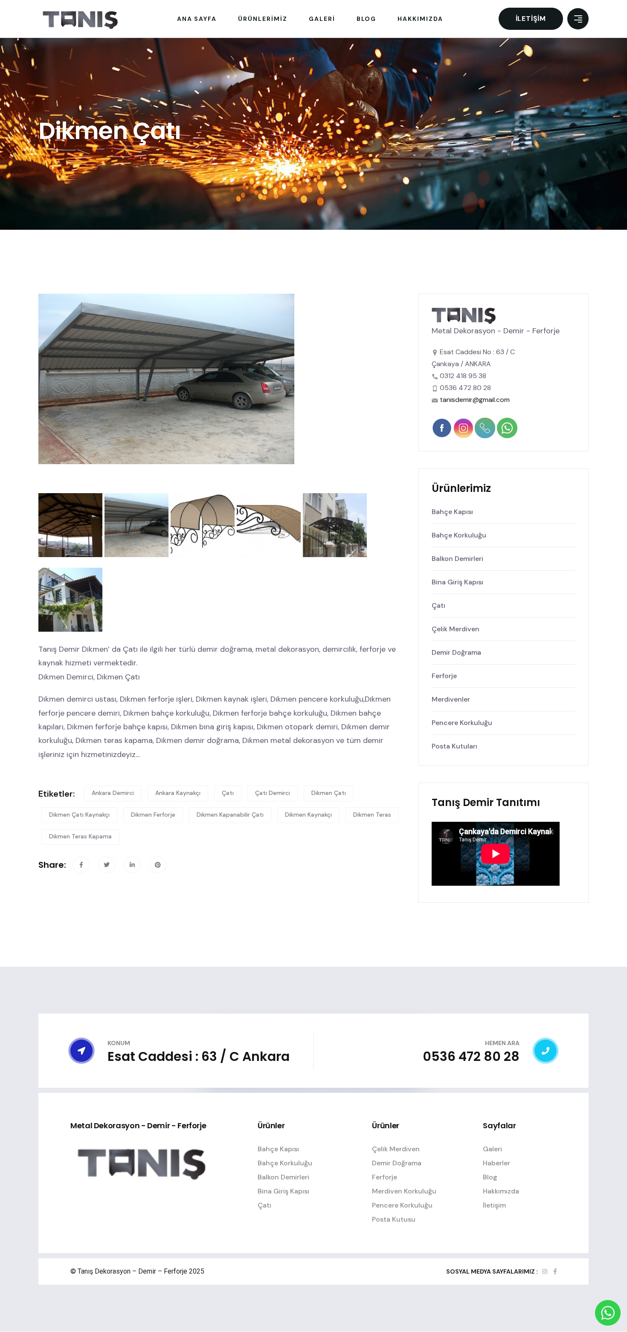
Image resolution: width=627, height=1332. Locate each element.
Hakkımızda (501, 1191)
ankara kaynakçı (177, 793)
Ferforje (444, 675)
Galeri (492, 1148)
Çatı (438, 605)
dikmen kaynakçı (308, 814)
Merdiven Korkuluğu (404, 1191)
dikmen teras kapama (80, 836)
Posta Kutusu (393, 1219)
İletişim (531, 18)
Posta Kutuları (454, 746)
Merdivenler (451, 699)
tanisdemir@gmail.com (475, 399)
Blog (490, 1177)
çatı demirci (272, 793)
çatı (228, 793)
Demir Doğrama (456, 652)
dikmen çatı (328, 793)
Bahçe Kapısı (452, 511)
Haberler (496, 1163)
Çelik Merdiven (455, 628)
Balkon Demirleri (457, 558)
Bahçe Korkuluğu (459, 535)
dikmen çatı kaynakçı (79, 814)
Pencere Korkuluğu (462, 722)
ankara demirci (113, 793)
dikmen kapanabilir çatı (230, 814)
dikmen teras (372, 814)
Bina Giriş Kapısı (457, 582)
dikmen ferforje (153, 814)
